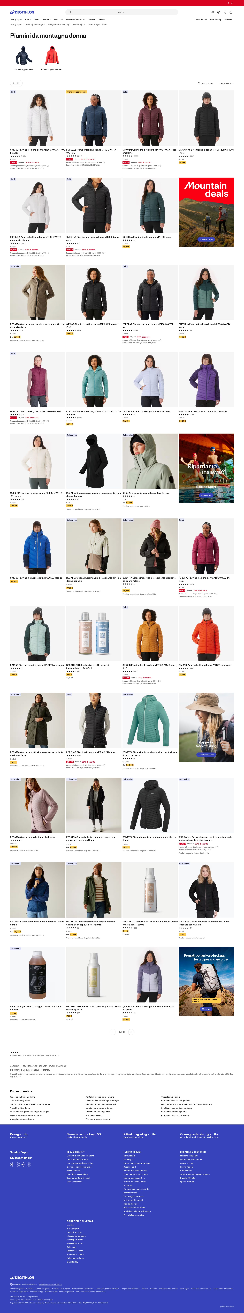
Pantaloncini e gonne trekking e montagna (29, 1112)
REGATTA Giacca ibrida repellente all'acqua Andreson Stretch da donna (150, 754)
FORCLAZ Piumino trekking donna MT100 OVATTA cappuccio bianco (35, 238)
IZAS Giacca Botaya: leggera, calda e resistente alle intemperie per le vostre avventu (205, 838)
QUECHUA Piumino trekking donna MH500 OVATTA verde (205, 326)
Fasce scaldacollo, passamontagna (26, 1115)
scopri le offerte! (206, 239)
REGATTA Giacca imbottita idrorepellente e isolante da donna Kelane (149, 579)
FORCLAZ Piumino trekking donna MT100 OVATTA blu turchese (93, 413)
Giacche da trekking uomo (98, 1112)
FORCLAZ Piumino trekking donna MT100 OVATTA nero (148, 326)
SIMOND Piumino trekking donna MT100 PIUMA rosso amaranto (149, 151)
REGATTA (43, 1066)
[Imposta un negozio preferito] (212, 12)
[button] (48, 166)
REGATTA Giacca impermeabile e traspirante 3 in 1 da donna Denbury (37, 326)
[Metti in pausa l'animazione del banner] (228, 3)
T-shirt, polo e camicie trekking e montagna (30, 1104)
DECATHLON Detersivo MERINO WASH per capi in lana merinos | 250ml (93, 1008)
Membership (215, 20)
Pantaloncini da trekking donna (175, 1100)
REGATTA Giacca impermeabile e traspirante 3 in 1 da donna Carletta (93, 579)
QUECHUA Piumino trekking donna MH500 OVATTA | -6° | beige (36, 494)
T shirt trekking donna (20, 1108)
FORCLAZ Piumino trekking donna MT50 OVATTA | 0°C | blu (91, 151)
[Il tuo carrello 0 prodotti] (231, 12)
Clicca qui (206, 1009)
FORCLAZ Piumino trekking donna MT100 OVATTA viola (204, 579)
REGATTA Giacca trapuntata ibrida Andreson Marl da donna (149, 838)
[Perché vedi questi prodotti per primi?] (199, 83)
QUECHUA (14, 1066)
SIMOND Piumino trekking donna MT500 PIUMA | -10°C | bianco (37, 151)
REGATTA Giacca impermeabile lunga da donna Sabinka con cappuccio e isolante (90, 923)
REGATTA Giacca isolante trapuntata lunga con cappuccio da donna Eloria (90, 838)
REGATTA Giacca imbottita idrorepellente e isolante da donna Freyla (36, 754)
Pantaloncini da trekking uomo (175, 1115)
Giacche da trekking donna (22, 1097)
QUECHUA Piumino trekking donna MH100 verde (147, 237)
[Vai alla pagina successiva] (131, 1032)
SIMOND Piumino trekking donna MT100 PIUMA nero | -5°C (93, 326)
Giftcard (228, 20)
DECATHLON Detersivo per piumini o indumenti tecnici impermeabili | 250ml (150, 923)
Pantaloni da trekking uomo (174, 1112)
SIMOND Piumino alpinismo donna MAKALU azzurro (36, 578)
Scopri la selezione (206, 755)
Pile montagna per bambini (98, 1119)
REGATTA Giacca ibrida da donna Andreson (32, 837)
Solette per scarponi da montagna (176, 1108)
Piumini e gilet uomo (24, 70)
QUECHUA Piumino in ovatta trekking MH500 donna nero (92, 238)
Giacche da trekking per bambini (101, 1104)
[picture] (37, 118)
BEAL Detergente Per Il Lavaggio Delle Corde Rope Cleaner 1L (36, 1008)
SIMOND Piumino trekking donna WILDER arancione (205, 665)
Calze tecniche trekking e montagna (102, 1100)
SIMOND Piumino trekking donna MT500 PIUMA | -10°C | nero (206, 151)
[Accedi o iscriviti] (225, 12)
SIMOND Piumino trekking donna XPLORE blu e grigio (37, 665)
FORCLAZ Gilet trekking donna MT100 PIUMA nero (91, 752)
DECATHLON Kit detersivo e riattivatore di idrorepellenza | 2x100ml (87, 666)
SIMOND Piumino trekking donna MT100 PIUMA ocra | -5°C (150, 666)
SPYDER (52, 1066)
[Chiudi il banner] (232, 3)
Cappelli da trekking (170, 1097)
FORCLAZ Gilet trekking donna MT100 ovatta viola (36, 411)
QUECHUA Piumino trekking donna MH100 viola (147, 411)
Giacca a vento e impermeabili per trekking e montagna (186, 1104)
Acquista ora (206, 495)
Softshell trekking (94, 1115)
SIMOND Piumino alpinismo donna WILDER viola (203, 411)
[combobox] (226, 83)
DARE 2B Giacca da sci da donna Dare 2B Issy (146, 493)
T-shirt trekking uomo (20, 1100)
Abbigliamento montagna (22, 1119)
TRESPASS (32, 1066)
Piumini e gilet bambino (52, 70)
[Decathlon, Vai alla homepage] (22, 12)
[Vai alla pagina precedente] (113, 1032)
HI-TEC (24, 1066)
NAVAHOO (61, 1066)
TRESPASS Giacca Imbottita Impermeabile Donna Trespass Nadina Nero (204, 923)
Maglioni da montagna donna (99, 1108)
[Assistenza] (219, 12)
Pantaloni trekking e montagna (100, 1097)
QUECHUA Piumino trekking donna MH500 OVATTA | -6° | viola (149, 1008)
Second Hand (201, 20)
